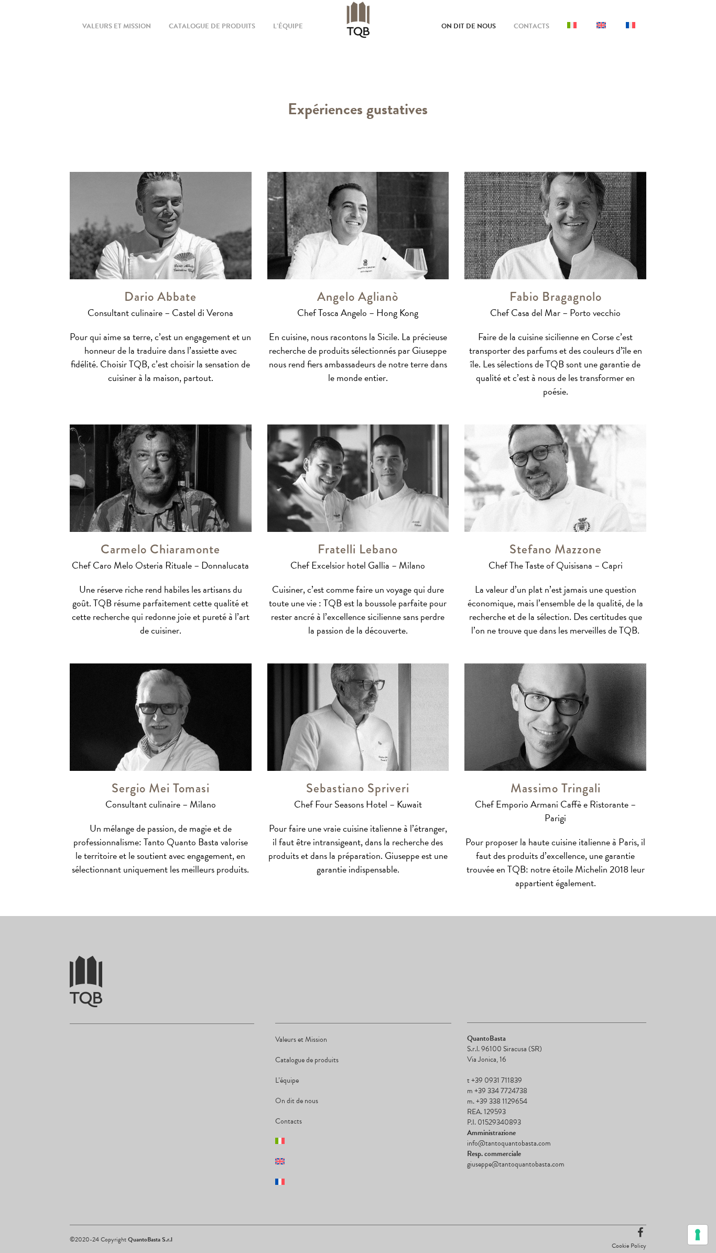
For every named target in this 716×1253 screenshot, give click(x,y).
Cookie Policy (629, 1245)
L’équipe (287, 1080)
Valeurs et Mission (301, 1039)
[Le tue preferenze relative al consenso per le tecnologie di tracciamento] (698, 1235)
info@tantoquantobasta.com (509, 1143)
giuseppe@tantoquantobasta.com (516, 1164)
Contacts (288, 1121)
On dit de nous (296, 1100)
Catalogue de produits (307, 1059)
